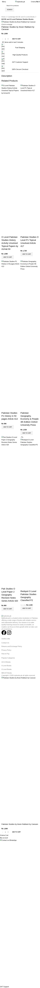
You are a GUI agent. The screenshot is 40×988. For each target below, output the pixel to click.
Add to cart (16, 39)
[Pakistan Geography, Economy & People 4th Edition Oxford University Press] (29, 333)
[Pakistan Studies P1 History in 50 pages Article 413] (10, 333)
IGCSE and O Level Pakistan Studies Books (17, 19)
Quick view (3, 233)
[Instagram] (9, 632)
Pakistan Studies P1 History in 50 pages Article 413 (9, 416)
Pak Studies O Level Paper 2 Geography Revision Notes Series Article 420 (9, 595)
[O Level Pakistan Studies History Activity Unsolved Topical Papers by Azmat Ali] (10, 157)
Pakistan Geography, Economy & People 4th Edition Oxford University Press (29, 419)
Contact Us (5, 643)
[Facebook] (3, 632)
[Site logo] (20, 1)
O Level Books (6, 669)
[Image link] (6, 616)
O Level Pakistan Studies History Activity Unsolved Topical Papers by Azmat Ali (9, 243)
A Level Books (6, 665)
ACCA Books (6, 662)
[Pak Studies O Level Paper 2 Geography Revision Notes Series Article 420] (10, 509)
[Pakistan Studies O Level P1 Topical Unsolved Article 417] (29, 157)
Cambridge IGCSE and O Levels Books (21, 17)
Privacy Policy (6, 650)
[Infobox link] (20, 46)
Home (3, 17)
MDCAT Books (6, 673)
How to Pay (5, 654)
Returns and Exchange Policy (11, 646)
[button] (7, 257)
